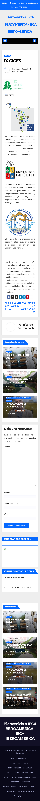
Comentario (9, 447)
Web (6, 514)
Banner (8, 397)
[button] (30, 41)
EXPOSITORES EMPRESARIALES (20, 768)
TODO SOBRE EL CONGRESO (20, 782)
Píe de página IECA (20, 796)
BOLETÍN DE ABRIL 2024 (18, 356)
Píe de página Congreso (26, 791)
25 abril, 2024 (13, 626)
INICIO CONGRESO (13, 772)
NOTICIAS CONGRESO (22, 777)
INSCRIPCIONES (27, 772)
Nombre (7, 492)
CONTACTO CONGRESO (20, 763)
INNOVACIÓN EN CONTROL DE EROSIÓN (16, 406)
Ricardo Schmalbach (23, 69)
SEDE (34, 777)
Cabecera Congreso (9, 786)
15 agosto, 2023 (14, 701)
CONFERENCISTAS (22, 758)
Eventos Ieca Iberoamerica (21, 397)
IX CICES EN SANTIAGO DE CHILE (12, 306)
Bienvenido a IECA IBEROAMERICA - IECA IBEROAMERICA (20, 24)
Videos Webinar (11, 791)
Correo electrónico (12, 503)
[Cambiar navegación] (18, 41)
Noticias (7, 55)
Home (12, 758)
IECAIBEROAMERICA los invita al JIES (19, 381)
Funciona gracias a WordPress (14, 750)
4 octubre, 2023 (14, 676)
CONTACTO (33, 786)
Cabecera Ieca (22, 786)
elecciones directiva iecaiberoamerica (18, 696)
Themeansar (20, 753)
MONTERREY (8, 777)
